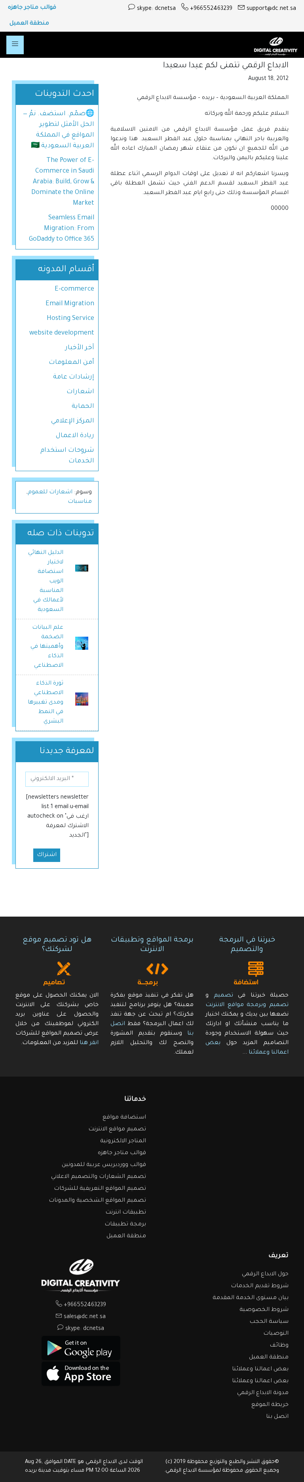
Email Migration (70, 304)
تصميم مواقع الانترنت (117, 1129)
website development (61, 333)
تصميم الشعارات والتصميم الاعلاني (98, 1177)
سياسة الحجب (269, 1322)
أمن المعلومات (71, 362)
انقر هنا (89, 1043)
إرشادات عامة (73, 377)
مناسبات (80, 502)
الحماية (83, 406)
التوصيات (276, 1334)
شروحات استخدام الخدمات (67, 456)
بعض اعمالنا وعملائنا (260, 1369)
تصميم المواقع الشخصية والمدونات (97, 1201)
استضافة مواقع (124, 1118)
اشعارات (80, 392)
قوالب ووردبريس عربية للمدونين (104, 1165)
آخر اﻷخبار (79, 348)
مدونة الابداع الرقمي (263, 1393)
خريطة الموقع (270, 1405)
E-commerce (74, 289)
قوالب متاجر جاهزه (32, 8)
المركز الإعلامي (72, 421)
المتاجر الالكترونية (123, 1141)
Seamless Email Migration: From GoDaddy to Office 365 (61, 229)
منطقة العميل (29, 24)
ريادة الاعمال (75, 435)
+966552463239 (210, 9)
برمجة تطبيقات (125, 1224)
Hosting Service (70, 318)
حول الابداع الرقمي (265, 1274)
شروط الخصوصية (264, 1310)
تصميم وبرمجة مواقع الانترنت (247, 1005)
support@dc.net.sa (270, 9)
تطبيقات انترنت (125, 1213)
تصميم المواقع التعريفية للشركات (100, 1189)
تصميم (223, 996)
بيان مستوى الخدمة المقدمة (251, 1298)
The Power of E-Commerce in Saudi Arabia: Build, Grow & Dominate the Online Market (62, 182)
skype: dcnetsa (155, 9)
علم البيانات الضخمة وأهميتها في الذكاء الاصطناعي (46, 647)
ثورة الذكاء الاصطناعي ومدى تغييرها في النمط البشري (45, 703)
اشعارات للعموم (50, 492)
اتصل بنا (277, 1417)
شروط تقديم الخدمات (260, 1286)
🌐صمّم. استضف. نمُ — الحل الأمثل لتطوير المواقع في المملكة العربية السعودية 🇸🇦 (58, 130)
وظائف (279, 1346)
